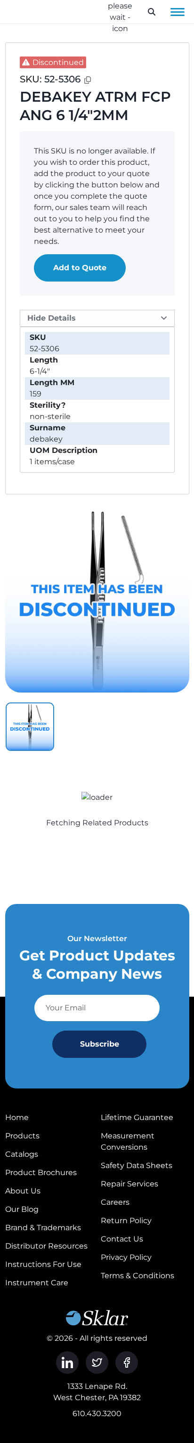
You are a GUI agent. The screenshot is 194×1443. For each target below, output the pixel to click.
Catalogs (21, 1154)
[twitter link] (97, 1362)
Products (22, 1135)
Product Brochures (41, 1172)
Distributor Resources (46, 1245)
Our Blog (22, 1209)
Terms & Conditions (137, 1275)
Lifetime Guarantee (137, 1117)
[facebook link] (126, 1362)
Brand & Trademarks (43, 1227)
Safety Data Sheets (136, 1165)
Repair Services (129, 1183)
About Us (22, 1190)
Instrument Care (36, 1282)
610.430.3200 (97, 1413)
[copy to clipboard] (87, 80)
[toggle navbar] (177, 12)
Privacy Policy (126, 1257)
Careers (115, 1202)
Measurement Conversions (127, 1141)
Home (17, 1117)
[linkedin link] (67, 1362)
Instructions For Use (43, 1264)
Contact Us (122, 1238)
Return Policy (126, 1220)
